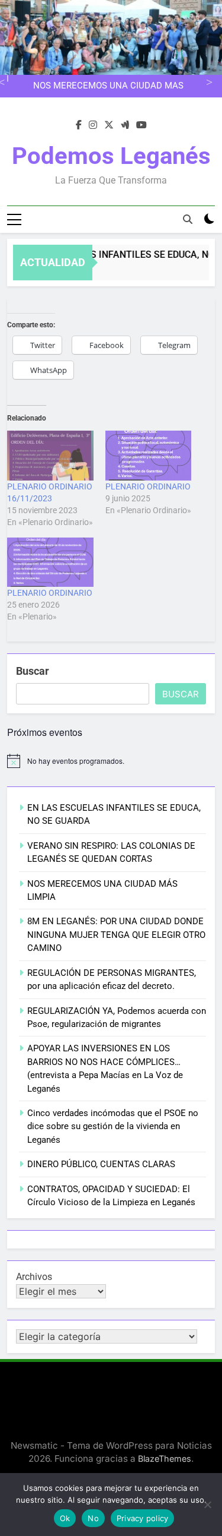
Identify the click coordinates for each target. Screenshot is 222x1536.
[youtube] (141, 125)
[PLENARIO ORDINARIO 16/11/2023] (50, 455)
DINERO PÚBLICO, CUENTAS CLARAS (101, 1164)
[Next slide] (207, 80)
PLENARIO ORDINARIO (148, 486)
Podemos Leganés (111, 156)
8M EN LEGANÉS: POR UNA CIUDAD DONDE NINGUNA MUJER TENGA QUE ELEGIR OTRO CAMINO (116, 934)
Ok (65, 1518)
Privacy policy (143, 1518)
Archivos (34, 1276)
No (93, 1518)
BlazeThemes (164, 1458)
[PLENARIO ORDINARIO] (148, 455)
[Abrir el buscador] (187, 219)
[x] (109, 125)
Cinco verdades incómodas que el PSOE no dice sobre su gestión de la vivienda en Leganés (112, 1126)
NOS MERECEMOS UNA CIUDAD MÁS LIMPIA (108, 86)
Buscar (32, 671)
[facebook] (78, 125)
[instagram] (93, 125)
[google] (125, 125)
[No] (207, 1504)
